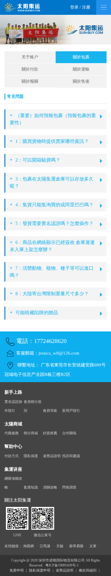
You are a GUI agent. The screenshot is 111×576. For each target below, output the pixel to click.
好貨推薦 (50, 433)
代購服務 (11, 433)
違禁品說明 (52, 456)
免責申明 (16, 570)
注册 (86, 7)
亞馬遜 (45, 546)
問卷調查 (69, 487)
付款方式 (11, 456)
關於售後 (81, 81)
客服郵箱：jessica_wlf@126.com (47, 353)
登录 (74, 7)
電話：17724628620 (41, 341)
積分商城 (31, 433)
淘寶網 (28, 546)
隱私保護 (31, 456)
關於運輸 (81, 69)
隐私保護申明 (39, 570)
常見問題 (15, 96)
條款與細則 (87, 570)
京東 (92, 546)
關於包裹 (81, 57)
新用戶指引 (71, 411)
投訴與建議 (71, 456)
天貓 (59, 546)
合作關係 (69, 433)
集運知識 (31, 487)
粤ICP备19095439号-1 (62, 565)
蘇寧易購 (76, 546)
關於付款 (30, 69)
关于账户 (30, 57)
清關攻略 (50, 487)
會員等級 (50, 411)
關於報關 (30, 81)
